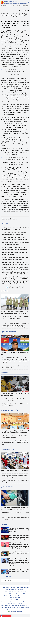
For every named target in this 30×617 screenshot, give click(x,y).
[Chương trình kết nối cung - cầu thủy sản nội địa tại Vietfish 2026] (5, 553)
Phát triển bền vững (7, 449)
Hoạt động (4, 291)
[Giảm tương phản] (28, 10)
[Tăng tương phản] (27, 10)
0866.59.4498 (17, 599)
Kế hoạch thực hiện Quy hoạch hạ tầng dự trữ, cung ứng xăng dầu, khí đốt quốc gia (14, 238)
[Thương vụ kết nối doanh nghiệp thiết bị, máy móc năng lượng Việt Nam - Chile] (5, 530)
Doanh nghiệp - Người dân (9, 410)
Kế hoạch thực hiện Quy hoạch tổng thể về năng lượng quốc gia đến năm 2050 (15, 233)
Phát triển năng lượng (22, 5)
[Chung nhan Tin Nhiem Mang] (15, 611)
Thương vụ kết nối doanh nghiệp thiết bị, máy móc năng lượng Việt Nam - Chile (19, 530)
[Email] (25, 10)
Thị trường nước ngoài (8, 332)
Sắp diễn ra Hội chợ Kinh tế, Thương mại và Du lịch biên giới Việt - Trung (19, 570)
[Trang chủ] (14, 2)
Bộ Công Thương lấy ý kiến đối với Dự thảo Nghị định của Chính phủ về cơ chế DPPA (15, 278)
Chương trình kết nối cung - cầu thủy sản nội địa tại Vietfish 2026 (19, 552)
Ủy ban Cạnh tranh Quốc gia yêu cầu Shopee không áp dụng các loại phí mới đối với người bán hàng (15, 442)
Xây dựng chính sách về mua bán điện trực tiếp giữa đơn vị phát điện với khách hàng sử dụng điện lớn (15, 263)
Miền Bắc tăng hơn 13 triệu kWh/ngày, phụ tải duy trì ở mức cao (14, 253)
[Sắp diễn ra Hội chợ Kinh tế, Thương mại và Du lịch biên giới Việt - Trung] (5, 571)
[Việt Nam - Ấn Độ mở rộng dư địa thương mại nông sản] (15, 342)
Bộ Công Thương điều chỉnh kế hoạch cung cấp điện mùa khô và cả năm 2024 (15, 258)
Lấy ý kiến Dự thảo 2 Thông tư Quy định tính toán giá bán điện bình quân (15, 243)
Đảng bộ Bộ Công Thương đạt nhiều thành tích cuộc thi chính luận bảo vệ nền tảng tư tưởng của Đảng (15, 318)
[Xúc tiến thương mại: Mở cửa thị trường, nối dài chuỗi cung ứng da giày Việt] (15, 383)
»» (23, 287)
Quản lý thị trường (7, 487)
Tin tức (12, 5)
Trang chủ (5, 5)
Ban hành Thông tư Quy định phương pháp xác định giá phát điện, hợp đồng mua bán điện (15, 268)
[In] (24, 10)
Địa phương (4, 372)
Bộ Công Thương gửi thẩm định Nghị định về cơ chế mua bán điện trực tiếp (15, 228)
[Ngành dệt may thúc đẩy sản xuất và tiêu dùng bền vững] (15, 460)
